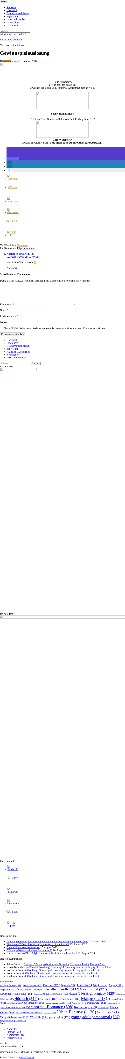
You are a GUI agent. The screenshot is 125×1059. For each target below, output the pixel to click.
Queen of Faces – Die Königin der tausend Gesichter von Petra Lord (42, 953)
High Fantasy (100, 993)
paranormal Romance (49, 1006)
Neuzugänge (13, 22)
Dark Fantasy (32, 985)
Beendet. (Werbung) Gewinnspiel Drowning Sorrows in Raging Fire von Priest (64, 964)
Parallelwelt (95, 1002)
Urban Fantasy (76, 1011)
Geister (38, 989)
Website (4, 322)
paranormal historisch (13, 1007)
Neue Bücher (32, 1002)
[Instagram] (12, 201)
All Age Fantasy (11, 985)
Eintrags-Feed (14, 1031)
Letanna (15, 61)
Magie (94, 998)
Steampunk (50, 1013)
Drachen (51, 985)
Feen (28, 989)
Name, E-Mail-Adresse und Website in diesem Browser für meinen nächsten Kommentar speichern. (55, 328)
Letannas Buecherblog (11, 39)
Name (4, 310)
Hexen (77, 993)
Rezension (5, 61)
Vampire (108, 1012)
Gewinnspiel (13, 25)
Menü (4, 1)
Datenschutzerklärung (18, 13)
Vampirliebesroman (14, 1017)
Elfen (103, 985)
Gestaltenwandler (61, 989)
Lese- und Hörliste (16, 19)
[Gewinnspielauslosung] (26, 79)
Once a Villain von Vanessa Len (23, 947)
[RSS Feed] (12, 235)
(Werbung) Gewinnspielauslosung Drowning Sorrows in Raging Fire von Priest (47, 941)
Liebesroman (69, 999)
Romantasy (85, 1007)
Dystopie (68, 985)
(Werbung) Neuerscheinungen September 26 (29, 950)
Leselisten (47, 999)
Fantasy (15, 989)
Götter (62, 994)
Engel (116, 985)
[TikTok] (12, 221)
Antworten (12, 268)
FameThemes (27, 1057)
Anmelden (12, 1029)
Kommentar (7, 304)
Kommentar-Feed (16, 1034)
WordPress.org (14, 1037)
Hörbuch (25, 998)
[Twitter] (13, 187)
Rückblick (103, 1007)
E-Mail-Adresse (9, 316)
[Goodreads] (13, 212)
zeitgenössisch (7, 1021)
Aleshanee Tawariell (18, 253)
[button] (13, 158)
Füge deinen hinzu (26, 248)
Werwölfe (39, 1017)
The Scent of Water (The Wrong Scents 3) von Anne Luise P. (38, 944)
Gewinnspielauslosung (16, 993)
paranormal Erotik (115, 1003)
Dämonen (88, 985)
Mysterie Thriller (12, 1003)
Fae (3, 990)
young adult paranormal (95, 1017)
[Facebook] (12, 178)
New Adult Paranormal (73, 1003)
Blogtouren (12, 342)
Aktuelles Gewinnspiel (18, 351)
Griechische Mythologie (45, 994)
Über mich (12, 10)
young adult (59, 1017)
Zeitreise (20, 1021)
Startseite (11, 7)
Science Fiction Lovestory (29, 1013)
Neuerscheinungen (54, 1003)
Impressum (12, 16)
